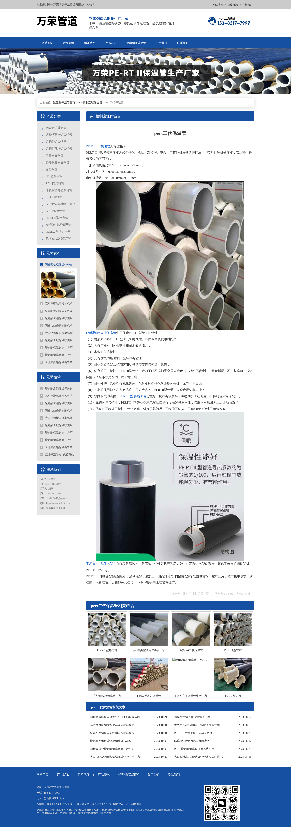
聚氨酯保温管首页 (64, 102)
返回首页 (203, 593)
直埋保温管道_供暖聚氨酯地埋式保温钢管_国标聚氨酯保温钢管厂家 (58, 454)
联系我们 (182, 42)
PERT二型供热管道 (58, 231)
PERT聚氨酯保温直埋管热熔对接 (194, 748)
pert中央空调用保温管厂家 (149, 650)
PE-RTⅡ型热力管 (107, 650)
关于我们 (161, 42)
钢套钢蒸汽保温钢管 (59, 134)
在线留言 (247, 4)
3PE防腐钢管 (54, 176)
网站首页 (47, 42)
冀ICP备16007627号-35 (60, 804)
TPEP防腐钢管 (55, 183)
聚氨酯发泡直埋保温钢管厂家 (192, 717)
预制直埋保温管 (161, 809)
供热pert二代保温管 (191, 650)
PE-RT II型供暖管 (98, 146)
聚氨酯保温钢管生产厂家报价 (59, 354)
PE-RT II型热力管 (57, 217)
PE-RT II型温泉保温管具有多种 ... (195, 733)
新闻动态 (89, 42)
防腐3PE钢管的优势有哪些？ (191, 740)
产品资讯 (110, 42)
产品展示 (68, 42)
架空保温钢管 (54, 155)
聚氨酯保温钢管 (56, 141)
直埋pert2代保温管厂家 (107, 695)
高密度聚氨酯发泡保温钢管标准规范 (59, 303)
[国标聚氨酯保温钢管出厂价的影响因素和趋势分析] (58, 285)
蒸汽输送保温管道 (118, 809)
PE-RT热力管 (233, 695)
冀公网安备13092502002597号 (94, 804)
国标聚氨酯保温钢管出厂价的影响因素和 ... (116, 717)
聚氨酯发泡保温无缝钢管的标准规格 (59, 311)
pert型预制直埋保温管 (101, 332)
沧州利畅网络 (134, 804)
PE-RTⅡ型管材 (233, 650)
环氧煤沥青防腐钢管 (59, 190)
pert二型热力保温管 (149, 695)
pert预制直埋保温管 (90, 102)
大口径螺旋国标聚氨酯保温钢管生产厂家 (59, 333)
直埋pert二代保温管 (58, 238)
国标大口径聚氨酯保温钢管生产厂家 (59, 325)
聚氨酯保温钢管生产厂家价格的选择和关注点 (59, 347)
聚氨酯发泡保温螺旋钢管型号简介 (59, 318)
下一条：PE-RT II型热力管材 (232, 593)
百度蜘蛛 (232, 4)
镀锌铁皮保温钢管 (57, 162)
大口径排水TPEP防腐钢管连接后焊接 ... (198, 756)
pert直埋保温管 (55, 210)
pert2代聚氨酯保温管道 (61, 204)
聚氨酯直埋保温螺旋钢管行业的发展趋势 (59, 340)
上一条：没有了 (181, 593)
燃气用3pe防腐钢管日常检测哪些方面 (197, 725)
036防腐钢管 (54, 197)
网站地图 (218, 4)
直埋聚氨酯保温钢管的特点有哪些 (58, 362)
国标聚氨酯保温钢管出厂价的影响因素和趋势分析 (59, 264)
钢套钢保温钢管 (136, 42)
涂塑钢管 (51, 169)
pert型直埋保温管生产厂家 (191, 695)
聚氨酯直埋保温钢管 (59, 148)
